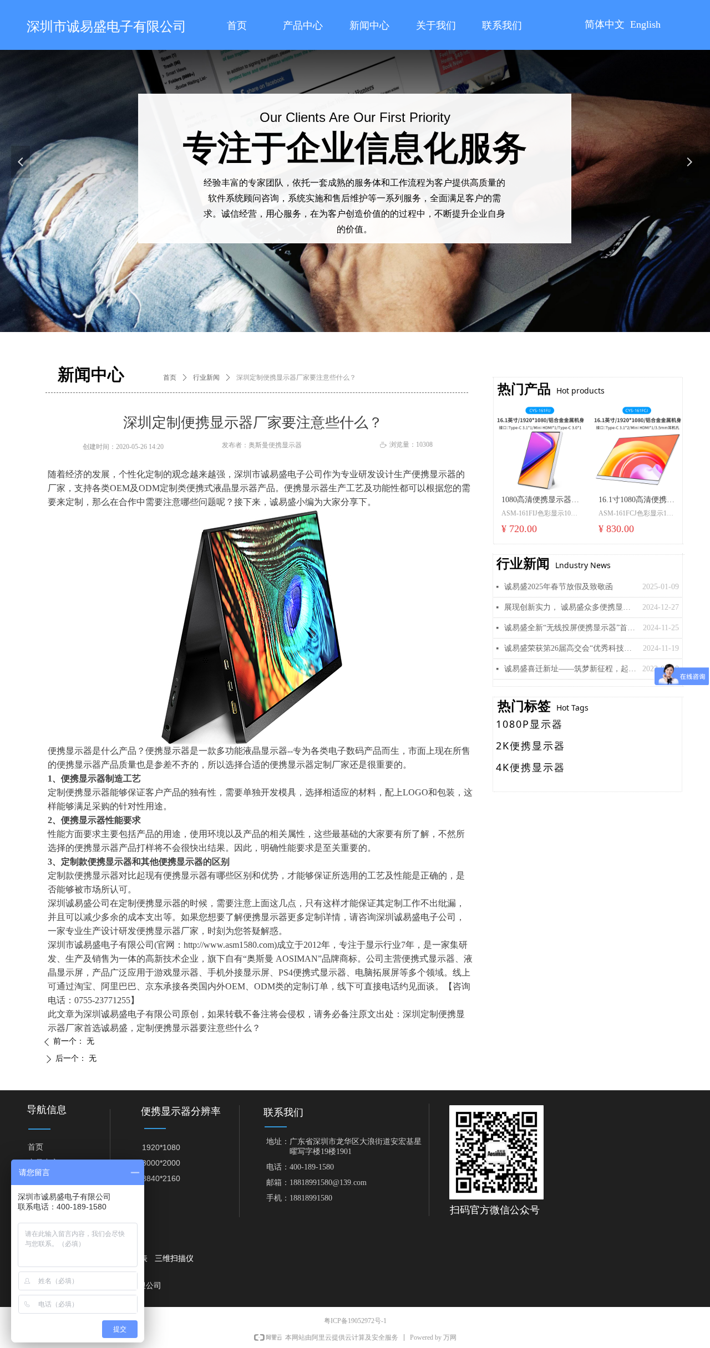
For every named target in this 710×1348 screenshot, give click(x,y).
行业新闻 (206, 377)
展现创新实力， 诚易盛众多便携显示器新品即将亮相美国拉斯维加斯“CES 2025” (570, 607)
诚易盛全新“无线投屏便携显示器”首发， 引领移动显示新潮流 (570, 628)
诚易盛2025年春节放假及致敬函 (558, 587)
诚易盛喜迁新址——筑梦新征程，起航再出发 (570, 669)
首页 (169, 377)
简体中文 (605, 24)
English (645, 24)
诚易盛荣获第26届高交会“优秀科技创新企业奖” (570, 648)
